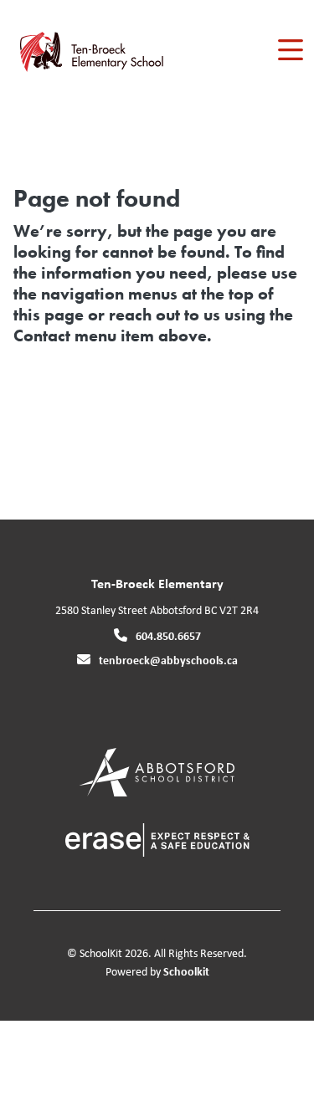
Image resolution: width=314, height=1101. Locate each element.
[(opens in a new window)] (157, 771)
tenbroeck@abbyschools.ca (168, 660)
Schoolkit (186, 971)
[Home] (107, 50)
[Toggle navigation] (289, 50)
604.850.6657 (168, 635)
